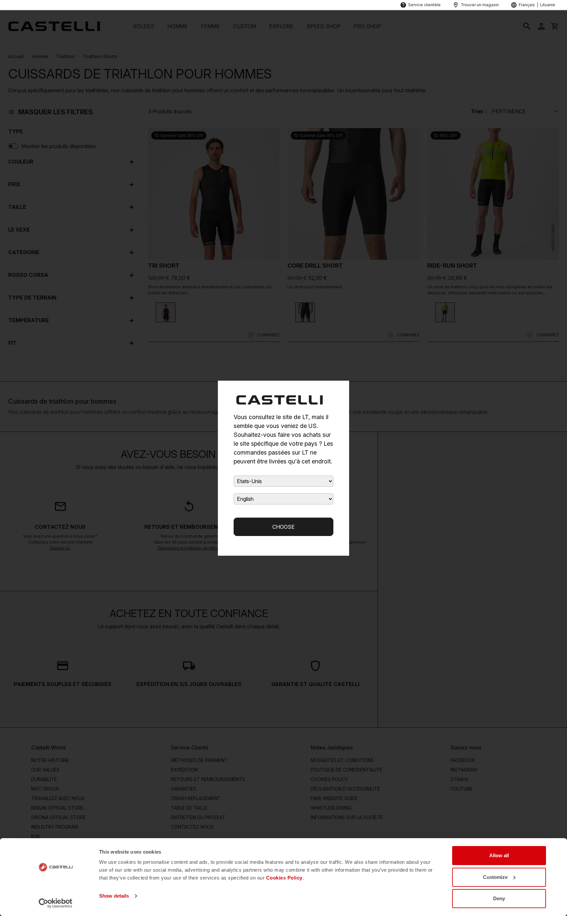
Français (527, 4)
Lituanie (547, 4)
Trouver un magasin (480, 4)
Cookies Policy (284, 878)
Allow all (499, 855)
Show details (114, 896)
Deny (499, 898)
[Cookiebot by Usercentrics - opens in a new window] (55, 903)
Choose (283, 527)
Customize (495, 877)
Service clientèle (424, 4)
